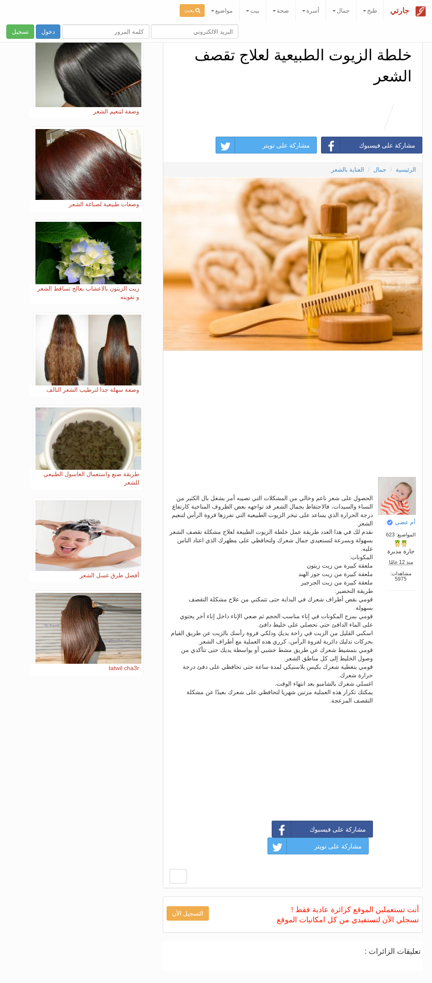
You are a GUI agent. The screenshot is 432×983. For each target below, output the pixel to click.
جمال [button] (343, 10)
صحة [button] (283, 10)
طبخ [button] (372, 10)
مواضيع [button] (224, 10)
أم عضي (405, 522)
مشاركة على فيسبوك (387, 145)
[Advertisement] (292, 412)
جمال (379, 169)
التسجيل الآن (187, 913)
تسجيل (20, 31)
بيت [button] (254, 10)
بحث (189, 10)
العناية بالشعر (347, 169)
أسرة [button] (312, 10)
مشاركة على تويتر (286, 145)
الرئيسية (406, 169)
